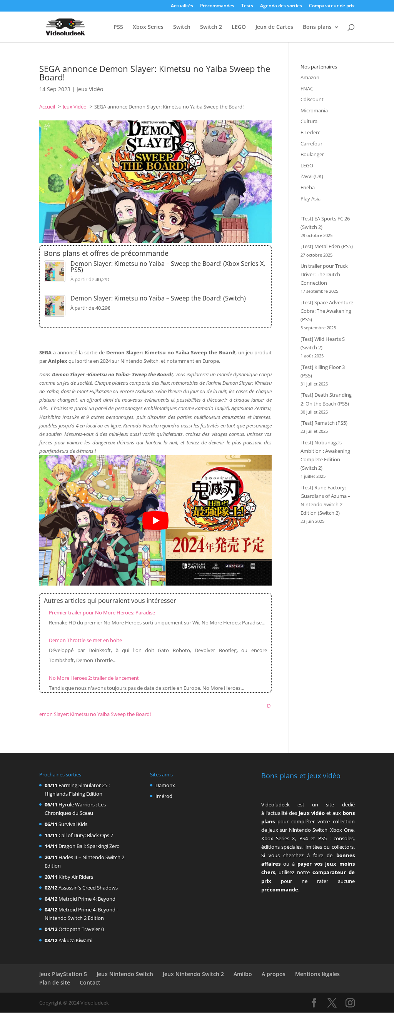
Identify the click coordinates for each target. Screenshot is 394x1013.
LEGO (239, 27)
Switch (181, 27)
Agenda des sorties (281, 6)
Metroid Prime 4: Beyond (86, 898)
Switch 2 (211, 27)
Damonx (165, 785)
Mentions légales (317, 974)
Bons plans (317, 27)
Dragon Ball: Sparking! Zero (89, 846)
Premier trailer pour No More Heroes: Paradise (102, 612)
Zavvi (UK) (312, 176)
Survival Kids (72, 824)
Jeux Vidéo (90, 89)
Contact (90, 982)
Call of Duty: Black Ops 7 (85, 835)
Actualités (182, 6)
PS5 (118, 27)
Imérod (163, 796)
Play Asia (311, 198)
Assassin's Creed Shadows (88, 887)
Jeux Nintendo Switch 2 (193, 974)
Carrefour (311, 143)
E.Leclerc (310, 132)
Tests (247, 6)
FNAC (307, 88)
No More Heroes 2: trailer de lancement (94, 677)
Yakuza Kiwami (75, 940)
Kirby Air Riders (75, 876)
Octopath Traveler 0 (81, 929)
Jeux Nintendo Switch (125, 974)
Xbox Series (148, 27)
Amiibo (243, 974)
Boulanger (312, 154)
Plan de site (54, 982)
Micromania (314, 110)
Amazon (310, 77)
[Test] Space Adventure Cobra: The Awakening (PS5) (327, 311)
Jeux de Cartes (274, 27)
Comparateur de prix (332, 6)
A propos (273, 974)
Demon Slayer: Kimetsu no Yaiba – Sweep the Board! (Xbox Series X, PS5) (167, 266)
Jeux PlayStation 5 (63, 974)
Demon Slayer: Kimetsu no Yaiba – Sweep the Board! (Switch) (158, 298)
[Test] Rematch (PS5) (324, 422)
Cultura (309, 121)
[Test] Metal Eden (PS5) (327, 246)
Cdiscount (312, 99)
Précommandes (217, 6)
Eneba (308, 187)
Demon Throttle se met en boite (85, 640)
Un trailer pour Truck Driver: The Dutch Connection (324, 274)
